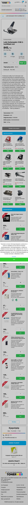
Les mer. (14, 256)
